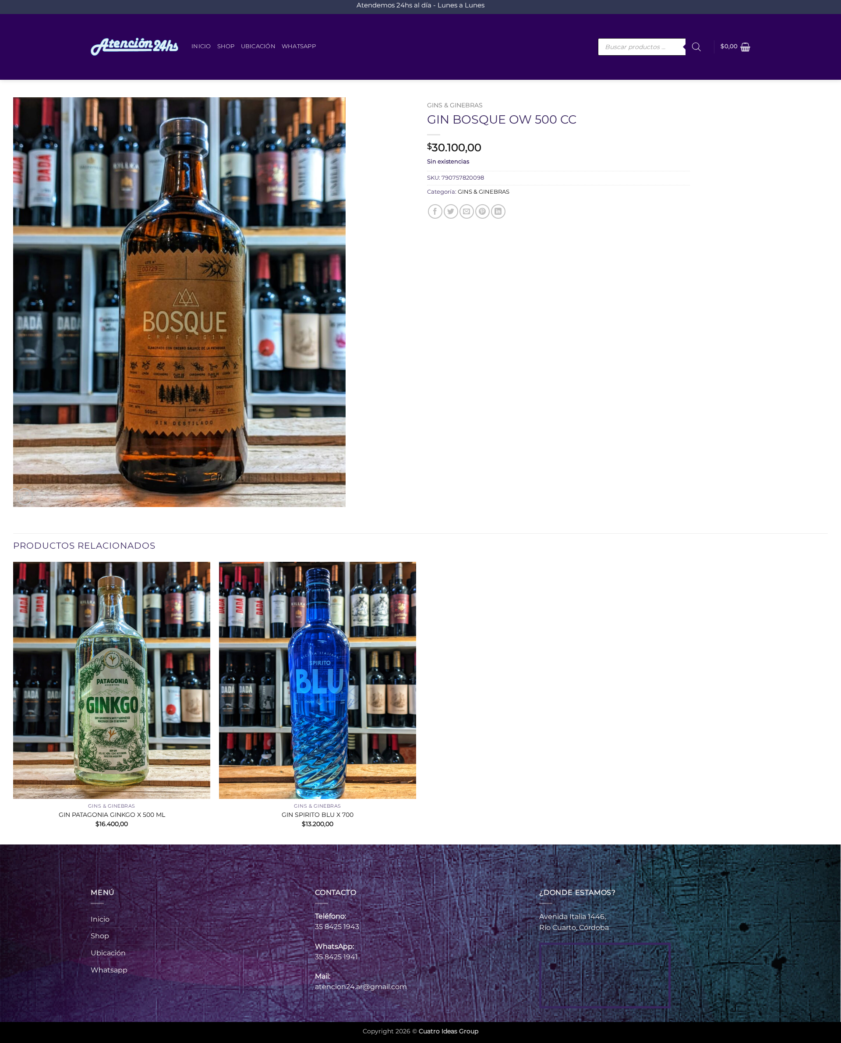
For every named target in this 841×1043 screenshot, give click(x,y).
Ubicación (258, 46)
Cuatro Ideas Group (448, 1031)
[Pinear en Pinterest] (482, 211)
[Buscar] (696, 47)
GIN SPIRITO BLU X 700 (317, 815)
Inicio (201, 46)
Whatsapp (299, 46)
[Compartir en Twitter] (451, 211)
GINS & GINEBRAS (455, 105)
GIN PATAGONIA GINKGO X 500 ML (112, 815)
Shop (226, 46)
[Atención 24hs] (134, 47)
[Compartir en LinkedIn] (498, 211)
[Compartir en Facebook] (435, 211)
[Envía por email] (466, 211)
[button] (735, 47)
